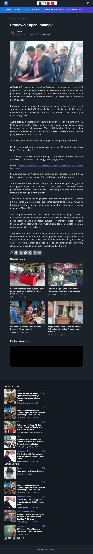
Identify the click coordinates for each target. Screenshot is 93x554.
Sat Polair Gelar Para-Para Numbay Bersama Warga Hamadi (25, 327)
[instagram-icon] (5, 538)
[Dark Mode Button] (87, 3)
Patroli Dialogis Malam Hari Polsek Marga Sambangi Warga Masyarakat (64, 290)
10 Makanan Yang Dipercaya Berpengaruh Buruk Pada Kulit (29, 530)
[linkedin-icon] (14, 538)
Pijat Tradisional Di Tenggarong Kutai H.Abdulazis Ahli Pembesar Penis (30, 456)
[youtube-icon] (9, 538)
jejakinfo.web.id (50, 549)
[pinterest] (35, 253)
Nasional (25, 511)
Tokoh (19, 468)
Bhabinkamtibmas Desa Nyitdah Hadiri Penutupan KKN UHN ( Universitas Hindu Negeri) (27, 291)
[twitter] (21, 253)
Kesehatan (21, 451)
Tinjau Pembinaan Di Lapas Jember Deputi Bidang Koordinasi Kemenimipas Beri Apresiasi (31, 412)
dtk (64, 246)
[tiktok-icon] (23, 538)
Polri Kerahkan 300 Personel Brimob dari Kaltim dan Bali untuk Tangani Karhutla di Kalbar (30, 441)
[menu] (6, 3)
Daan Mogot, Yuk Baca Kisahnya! (30, 471)
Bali (18, 511)
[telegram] (30, 253)
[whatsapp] (25, 253)
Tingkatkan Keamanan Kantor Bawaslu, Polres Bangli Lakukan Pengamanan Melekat (65, 329)
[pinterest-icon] (18, 538)
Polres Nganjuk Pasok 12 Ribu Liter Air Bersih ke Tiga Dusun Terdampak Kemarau (29, 427)
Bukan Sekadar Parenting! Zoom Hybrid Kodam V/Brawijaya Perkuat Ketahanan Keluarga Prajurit (30, 396)
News (19, 390)
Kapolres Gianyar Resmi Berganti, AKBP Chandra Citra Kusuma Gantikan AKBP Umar (31, 516)
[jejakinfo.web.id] (47, 3)
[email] (39, 253)
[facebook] (16, 253)
